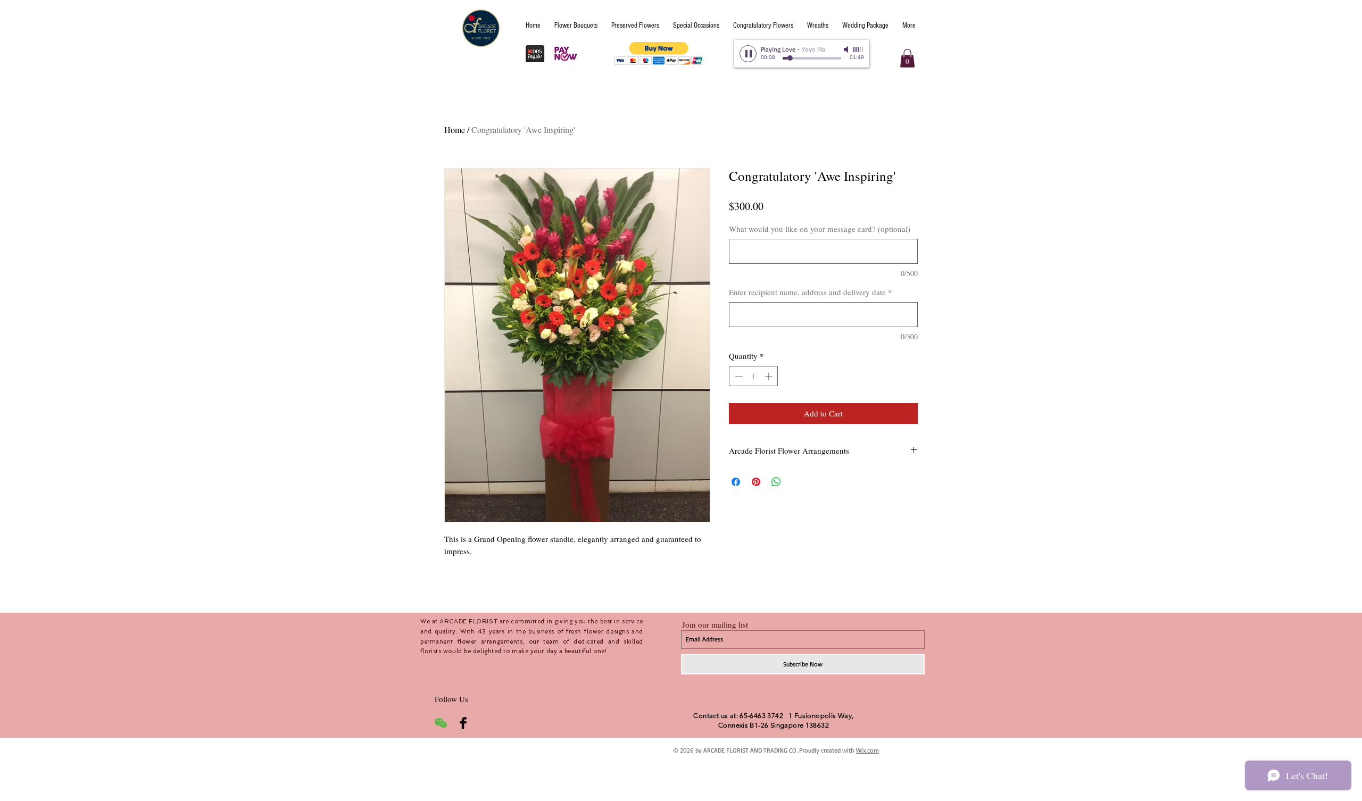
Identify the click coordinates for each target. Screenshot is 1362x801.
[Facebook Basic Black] (463, 723)
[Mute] (847, 49)
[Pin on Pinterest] (756, 481)
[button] (658, 53)
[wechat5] (441, 723)
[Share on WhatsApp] (776, 481)
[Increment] (769, 376)
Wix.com (867, 750)
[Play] (748, 53)
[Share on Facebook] (735, 481)
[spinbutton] (753, 376)
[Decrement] (737, 376)
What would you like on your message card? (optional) (819, 228)
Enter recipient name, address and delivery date (810, 292)
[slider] (858, 49)
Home (454, 129)
